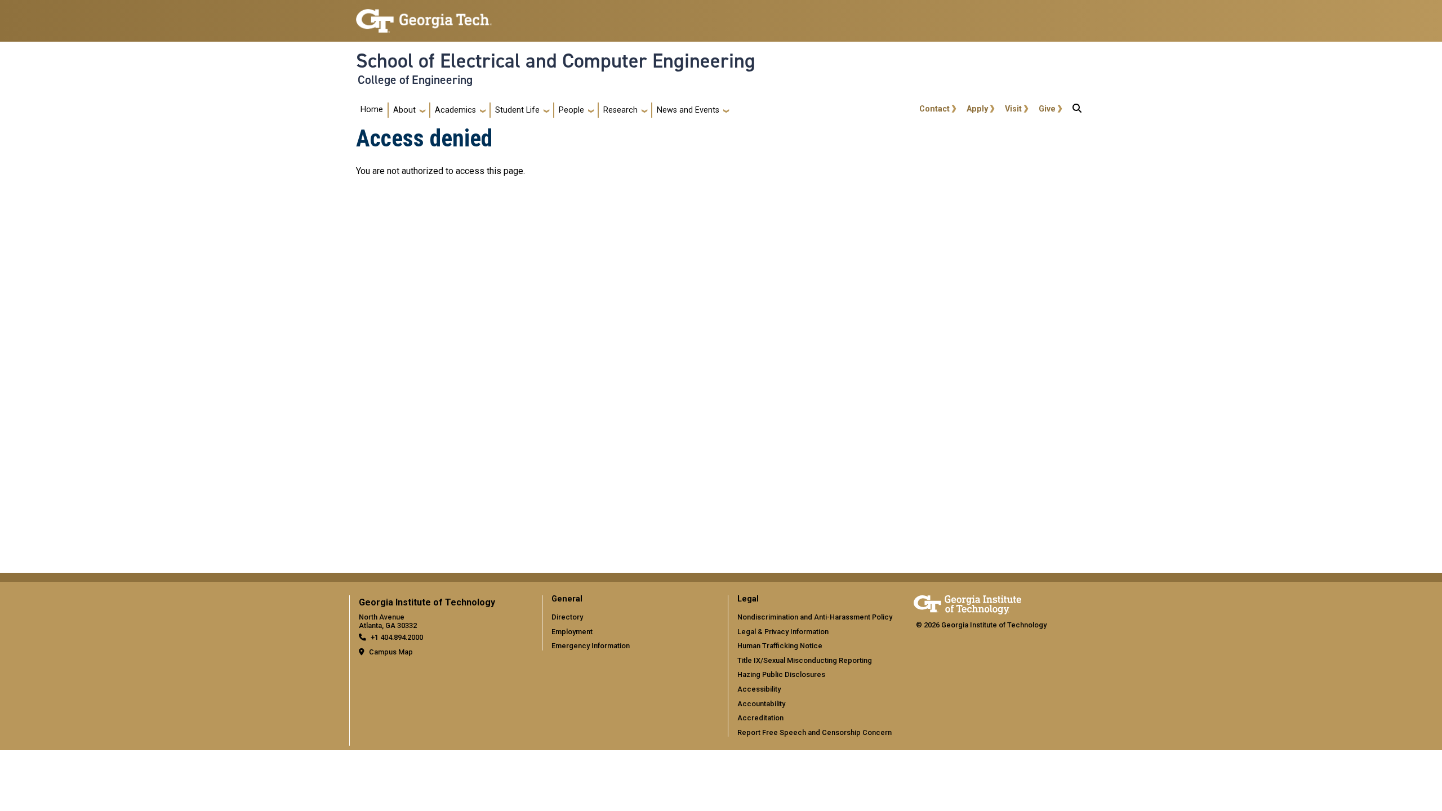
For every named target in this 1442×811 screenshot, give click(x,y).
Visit (1013, 109)
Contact (934, 109)
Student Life (517, 110)
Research (620, 110)
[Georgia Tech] (967, 603)
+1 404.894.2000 (397, 637)
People (571, 110)
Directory (567, 617)
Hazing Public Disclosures (781, 674)
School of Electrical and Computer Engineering (555, 61)
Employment (572, 631)
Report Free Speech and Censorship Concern (814, 732)
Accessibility (759, 689)
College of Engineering (415, 80)
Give (1047, 109)
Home (371, 109)
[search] (1077, 110)
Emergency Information (590, 645)
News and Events (688, 110)
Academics (455, 110)
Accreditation (760, 718)
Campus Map (391, 652)
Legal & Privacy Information (783, 631)
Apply (977, 109)
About (404, 110)
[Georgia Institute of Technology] (424, 16)
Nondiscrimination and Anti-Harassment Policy (814, 617)
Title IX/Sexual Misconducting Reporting (804, 660)
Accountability (761, 703)
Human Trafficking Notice (779, 645)
